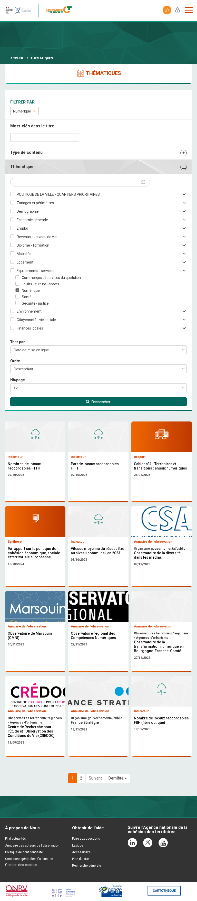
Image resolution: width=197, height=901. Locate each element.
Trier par (17, 341)
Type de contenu (26, 152)
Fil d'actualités (15, 838)
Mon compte (177, 11)
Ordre (15, 360)
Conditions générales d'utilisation (29, 859)
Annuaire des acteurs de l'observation (32, 845)
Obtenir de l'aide (88, 827)
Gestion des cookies (21, 865)
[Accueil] (60, 10)
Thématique (22, 166)
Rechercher (100, 401)
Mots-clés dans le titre (32, 126)
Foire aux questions (86, 838)
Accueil (17, 58)
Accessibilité (81, 852)
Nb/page (17, 379)
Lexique (77, 845)
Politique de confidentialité (24, 852)
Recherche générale (86, 865)
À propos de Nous (22, 827)
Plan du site (80, 859)
